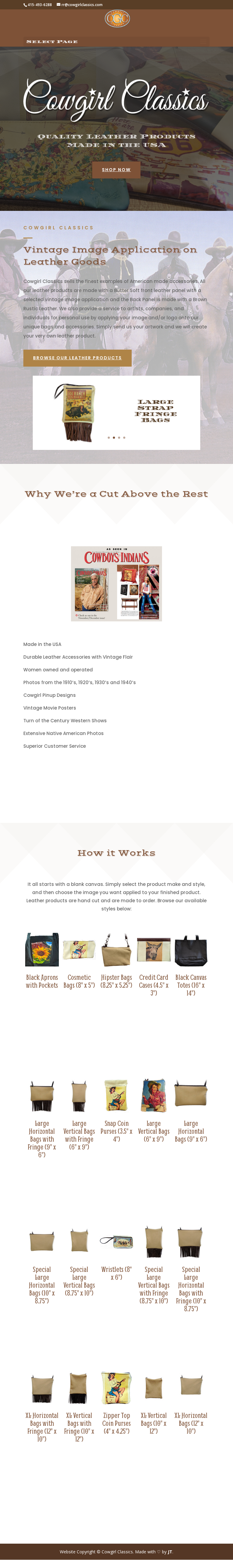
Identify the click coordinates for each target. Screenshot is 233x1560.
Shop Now (116, 170)
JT (170, 1552)
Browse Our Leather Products (77, 358)
